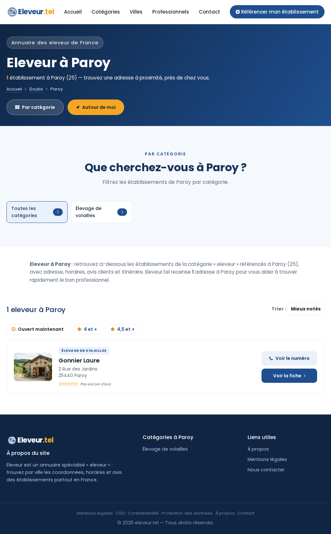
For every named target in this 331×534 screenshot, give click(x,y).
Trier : (279, 309)
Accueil (73, 11)
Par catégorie (38, 107)
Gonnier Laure (79, 360)
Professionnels (170, 11)
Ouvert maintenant (41, 329)
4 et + (90, 329)
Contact (209, 11)
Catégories (105, 11)
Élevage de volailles (165, 449)
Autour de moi (99, 107)
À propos (258, 449)
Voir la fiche (287, 375)
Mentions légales (267, 459)
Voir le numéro (292, 358)
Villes (136, 11)
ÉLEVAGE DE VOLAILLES (84, 350)
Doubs (36, 89)
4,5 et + (125, 329)
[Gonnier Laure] (33, 367)
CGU (120, 513)
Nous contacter (266, 469)
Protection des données (187, 513)
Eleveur (36, 12)
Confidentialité (143, 513)
